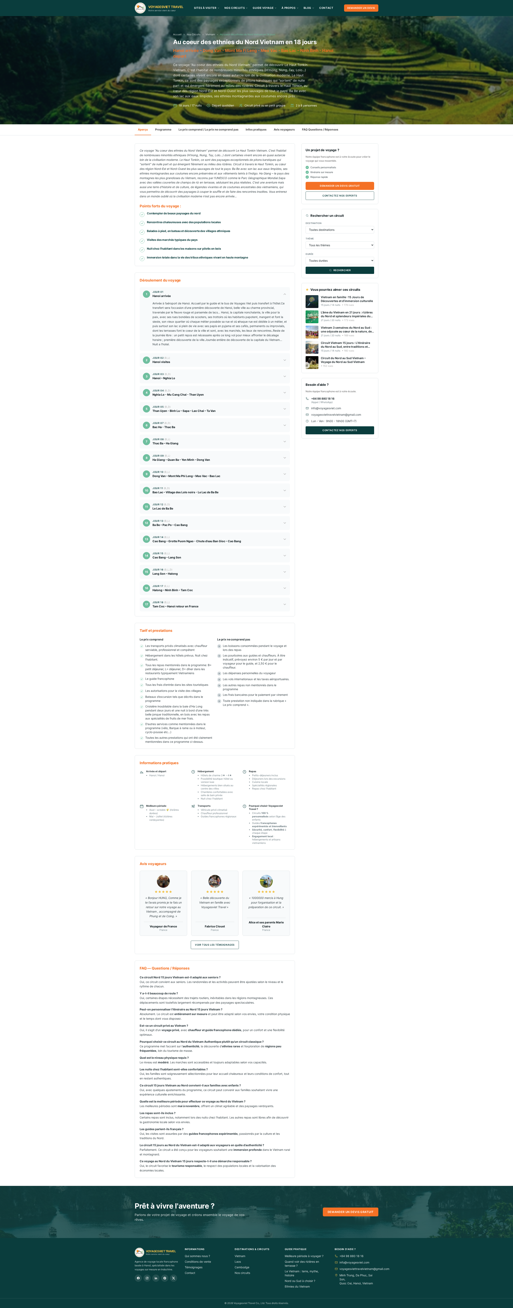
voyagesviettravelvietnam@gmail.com (336, 414)
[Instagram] (147, 1278)
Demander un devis (361, 7)
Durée (310, 254)
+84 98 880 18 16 (322, 398)
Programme (163, 129)
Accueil (177, 34)
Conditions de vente (198, 1261)
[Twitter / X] (173, 1278)
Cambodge (242, 1267)
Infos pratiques (256, 129)
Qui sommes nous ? (197, 1256)
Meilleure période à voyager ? (304, 1256)
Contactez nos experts (339, 195)
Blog (307, 7)
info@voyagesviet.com (326, 408)
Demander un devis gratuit (340, 185)
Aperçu (143, 129)
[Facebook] (138, 1278)
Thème (310, 238)
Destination (314, 223)
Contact (326, 7)
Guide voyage (263, 7)
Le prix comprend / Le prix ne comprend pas (208, 129)
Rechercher (342, 270)
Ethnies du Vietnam (297, 1286)
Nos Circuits (234, 7)
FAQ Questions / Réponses (320, 129)
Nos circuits (242, 1273)
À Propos (288, 7)
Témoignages (193, 1267)
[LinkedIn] (156, 1278)
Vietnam (210, 34)
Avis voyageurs (284, 129)
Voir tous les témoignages (215, 944)
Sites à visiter (205, 7)
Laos (238, 1261)
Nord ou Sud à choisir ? (300, 1281)
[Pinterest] (164, 1278)
